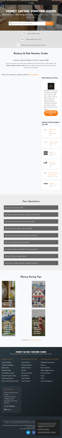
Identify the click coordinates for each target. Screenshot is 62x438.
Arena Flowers (25, 362)
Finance (43, 365)
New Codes (5, 368)
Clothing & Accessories (48, 362)
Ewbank (51, 183)
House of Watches (26, 373)
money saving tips (35, 340)
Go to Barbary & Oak (51, 113)
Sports (43, 376)
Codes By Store (6, 362)
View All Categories (46, 381)
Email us (8, 409)
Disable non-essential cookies (47, 432)
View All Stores (25, 381)
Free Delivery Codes (8, 373)
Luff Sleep (52, 162)
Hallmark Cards (26, 368)
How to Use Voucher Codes (10, 381)
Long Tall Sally (25, 378)
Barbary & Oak (33, 74)
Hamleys (23, 370)
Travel (42, 378)
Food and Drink (45, 368)
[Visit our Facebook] (34, 432)
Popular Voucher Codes (9, 376)
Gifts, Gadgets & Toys (47, 370)
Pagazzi (51, 152)
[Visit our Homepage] (31, 11)
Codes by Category (7, 365)
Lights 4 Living (53, 142)
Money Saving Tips (7, 378)
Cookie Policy (41, 426)
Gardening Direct (26, 365)
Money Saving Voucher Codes (22, 421)
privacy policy (27, 428)
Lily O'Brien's (25, 376)
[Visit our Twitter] (28, 432)
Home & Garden (46, 373)
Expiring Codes (6, 370)
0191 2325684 (10, 406)
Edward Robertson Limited (30, 425)
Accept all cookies (43, 429)
